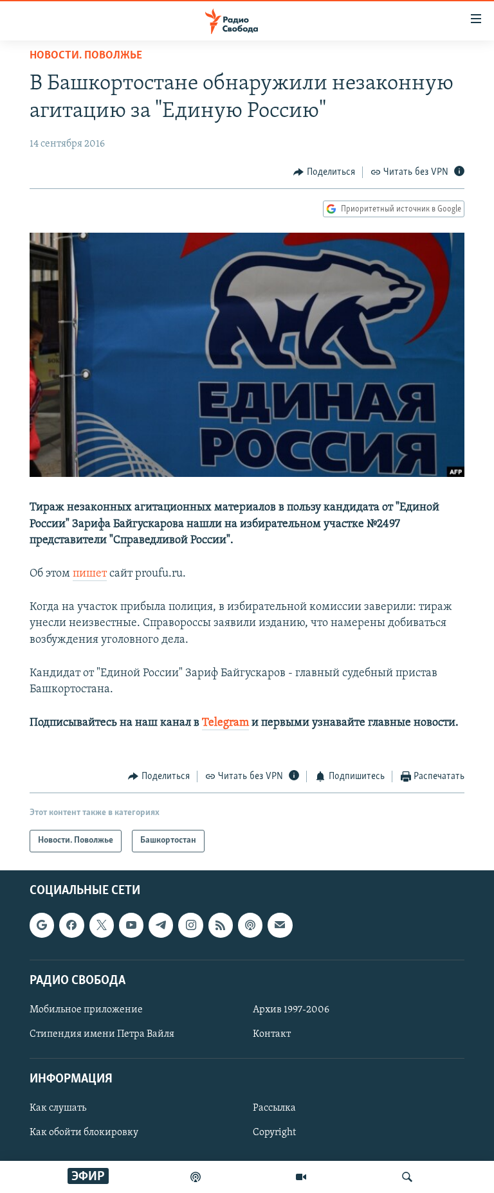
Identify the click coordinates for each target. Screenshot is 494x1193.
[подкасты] (195, 1177)
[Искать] (407, 1177)
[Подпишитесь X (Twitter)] (101, 925)
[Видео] (301, 1177)
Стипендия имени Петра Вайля (102, 1034)
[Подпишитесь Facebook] (71, 925)
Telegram (225, 723)
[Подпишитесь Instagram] (190, 925)
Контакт (272, 1034)
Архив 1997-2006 (291, 1010)
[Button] (324, 172)
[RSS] (220, 925)
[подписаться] (280, 925)
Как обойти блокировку (84, 1132)
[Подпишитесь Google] (42, 925)
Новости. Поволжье (86, 56)
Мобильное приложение (86, 1010)
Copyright (274, 1132)
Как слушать (58, 1108)
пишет (90, 574)
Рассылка (274, 1108)
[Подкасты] (250, 925)
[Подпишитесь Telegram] (161, 925)
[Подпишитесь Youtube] (131, 925)
